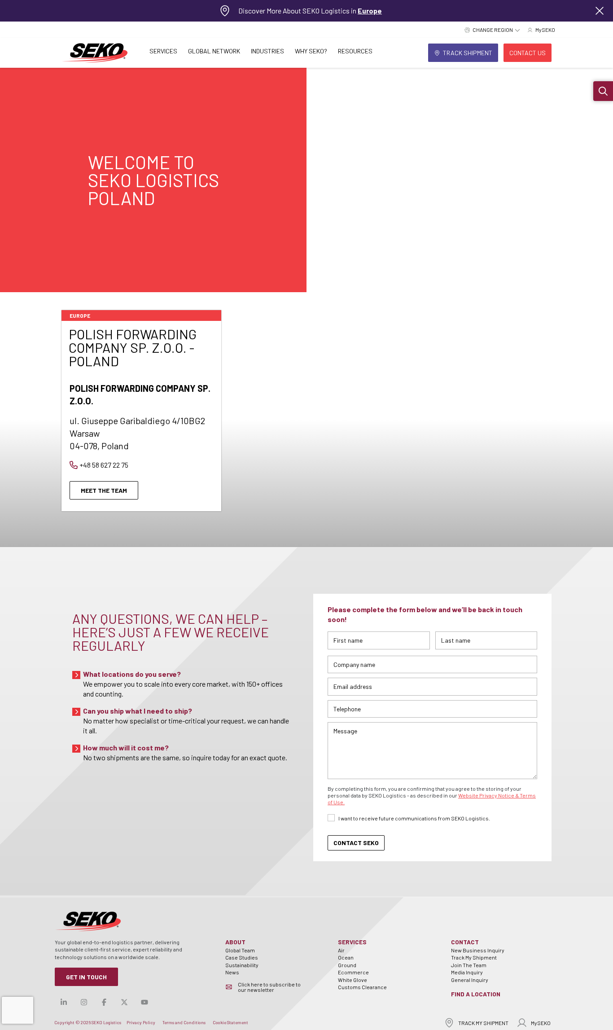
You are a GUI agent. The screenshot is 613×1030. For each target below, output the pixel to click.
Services (163, 51)
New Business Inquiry (477, 950)
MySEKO (541, 1023)
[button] (603, 91)
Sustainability (241, 965)
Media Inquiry (467, 972)
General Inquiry (469, 980)
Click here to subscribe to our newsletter (269, 987)
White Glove (352, 980)
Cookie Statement (230, 1022)
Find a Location (475, 994)
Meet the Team (104, 490)
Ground (347, 965)
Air (341, 950)
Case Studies (241, 957)
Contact (465, 942)
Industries (267, 51)
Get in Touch (86, 977)
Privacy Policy (141, 1022)
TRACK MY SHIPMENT (483, 1023)
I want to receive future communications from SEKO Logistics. (414, 818)
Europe (370, 10)
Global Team (240, 950)
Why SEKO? (311, 51)
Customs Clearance (362, 987)
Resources (355, 51)
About (235, 942)
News (232, 972)
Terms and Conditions (184, 1022)
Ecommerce (353, 972)
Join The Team (468, 965)
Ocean (346, 957)
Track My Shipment (474, 957)
